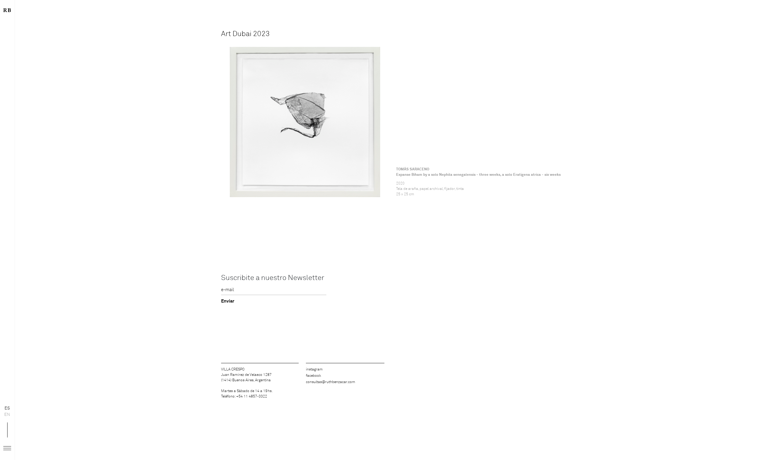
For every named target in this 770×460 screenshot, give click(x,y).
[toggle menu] (7, 448)
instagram (314, 369)
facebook (313, 376)
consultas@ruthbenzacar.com (330, 382)
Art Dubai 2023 (245, 34)
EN (7, 415)
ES (7, 408)
